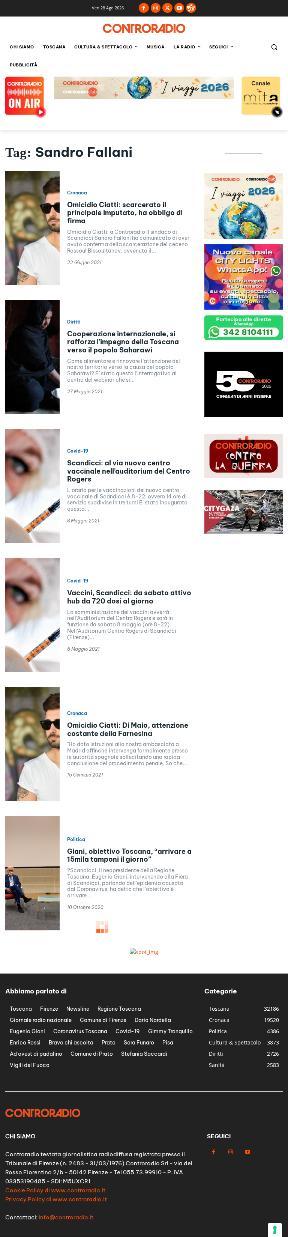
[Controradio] (144, 28)
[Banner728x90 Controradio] (144, 96)
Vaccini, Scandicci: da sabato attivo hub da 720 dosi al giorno (129, 596)
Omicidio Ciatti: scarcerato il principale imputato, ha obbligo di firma (125, 212)
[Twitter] (167, 8)
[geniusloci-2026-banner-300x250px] (243, 236)
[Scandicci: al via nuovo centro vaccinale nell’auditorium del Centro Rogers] (32, 486)
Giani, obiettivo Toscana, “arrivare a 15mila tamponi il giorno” (129, 855)
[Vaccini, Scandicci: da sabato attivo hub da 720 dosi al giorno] (32, 615)
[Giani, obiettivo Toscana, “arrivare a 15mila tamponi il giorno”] (32, 873)
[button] (274, 47)
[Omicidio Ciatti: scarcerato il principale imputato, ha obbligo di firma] (32, 228)
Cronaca (77, 193)
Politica (76, 839)
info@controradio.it (66, 1217)
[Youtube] (179, 8)
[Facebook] (144, 8)
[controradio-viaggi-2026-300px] (243, 414)
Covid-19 (77, 451)
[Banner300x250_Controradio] (243, 307)
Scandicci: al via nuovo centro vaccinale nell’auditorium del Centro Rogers (128, 471)
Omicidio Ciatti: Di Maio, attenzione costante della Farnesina (127, 729)
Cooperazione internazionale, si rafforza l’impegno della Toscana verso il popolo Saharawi (123, 342)
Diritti (74, 322)
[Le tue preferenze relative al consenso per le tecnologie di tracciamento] (275, 1230)
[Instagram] (156, 8)
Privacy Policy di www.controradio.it (56, 1199)
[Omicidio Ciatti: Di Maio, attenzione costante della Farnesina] (32, 744)
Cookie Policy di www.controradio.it (55, 1190)
